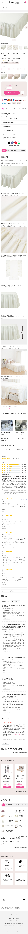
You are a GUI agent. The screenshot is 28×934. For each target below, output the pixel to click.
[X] (14, 899)
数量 (5, 88)
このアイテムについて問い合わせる (11, 134)
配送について (17, 150)
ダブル (21, 69)
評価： (3, 499)
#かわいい (9, 438)
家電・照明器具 (9, 804)
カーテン (22, 804)
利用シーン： (5, 501)
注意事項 (23, 150)
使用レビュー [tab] (20, 449)
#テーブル (11, 841)
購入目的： (4, 503)
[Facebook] (19, 899)
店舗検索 (17, 918)
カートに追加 (12, 92)
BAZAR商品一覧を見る (21, 791)
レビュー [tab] (8, 449)
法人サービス (15, 925)
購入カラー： (5, 575)
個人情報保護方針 (19, 923)
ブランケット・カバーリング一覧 (8, 408)
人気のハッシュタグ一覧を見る (20, 847)
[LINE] (24, 899)
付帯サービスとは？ (14, 118)
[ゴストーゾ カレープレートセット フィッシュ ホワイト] (20, 768)
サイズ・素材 (10, 150)
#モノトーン (16, 438)
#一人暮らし (23, 438)
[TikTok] (4, 899)
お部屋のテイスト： (7, 511)
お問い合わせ (22, 925)
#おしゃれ (3, 438)
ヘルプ (10, 918)
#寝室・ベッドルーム (6, 440)
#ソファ (5, 841)
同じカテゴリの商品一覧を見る (20, 752)
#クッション (6, 843)
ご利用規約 (10, 920)
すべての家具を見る (22, 836)
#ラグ (18, 841)
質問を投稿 (5, 743)
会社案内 (5, 925)
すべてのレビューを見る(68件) (9, 591)
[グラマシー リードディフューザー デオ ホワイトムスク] (7, 768)
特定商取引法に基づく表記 (10, 923)
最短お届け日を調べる (9, 122)
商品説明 (4, 150)
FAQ (13, 918)
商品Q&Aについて (17, 734)
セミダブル (13, 69)
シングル (5, 69)
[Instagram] (9, 899)
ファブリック (16, 804)
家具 (3, 804)
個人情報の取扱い (16, 920)
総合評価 (4, 456)
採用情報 (10, 925)
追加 (8, 786)
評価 (3, 462)
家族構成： (4, 509)
